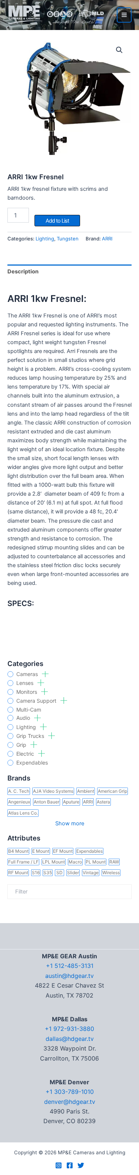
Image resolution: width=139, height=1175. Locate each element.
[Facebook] (69, 1165)
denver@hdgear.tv (69, 1101)
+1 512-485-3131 (69, 965)
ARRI (107, 239)
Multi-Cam (28, 710)
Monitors (27, 692)
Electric (26, 754)
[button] (119, 50)
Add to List (57, 220)
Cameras (27, 674)
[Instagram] (58, 1165)
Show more (69, 823)
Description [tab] (23, 271)
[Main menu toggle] (124, 14)
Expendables (32, 763)
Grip (22, 745)
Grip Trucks (31, 736)
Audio (24, 718)
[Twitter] (80, 1165)
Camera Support (37, 701)
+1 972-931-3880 (69, 1028)
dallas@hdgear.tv (70, 1038)
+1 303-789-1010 (70, 1091)
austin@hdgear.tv (69, 975)
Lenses (25, 683)
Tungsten (68, 239)
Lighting (26, 727)
